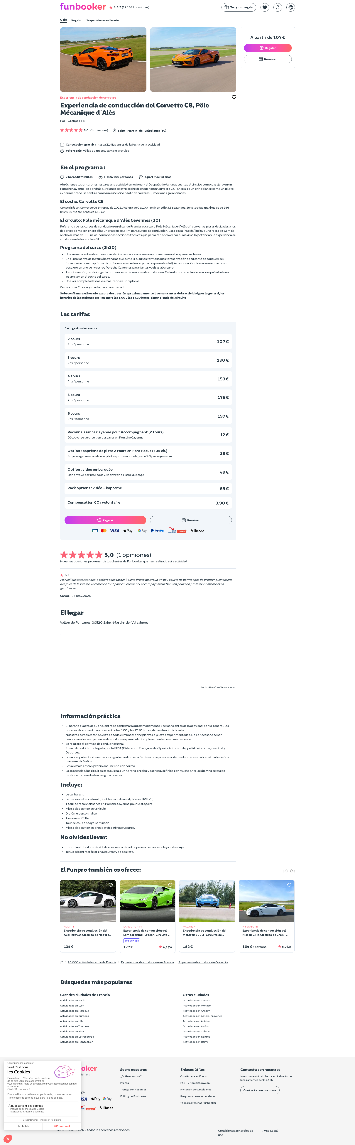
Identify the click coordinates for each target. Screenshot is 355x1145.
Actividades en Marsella (74, 1010)
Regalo (76, 20)
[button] (265, 7)
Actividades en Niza (72, 1031)
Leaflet (204, 687)
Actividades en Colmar (196, 1031)
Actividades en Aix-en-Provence (202, 1015)
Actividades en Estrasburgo (77, 1036)
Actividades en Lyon (72, 1005)
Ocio (63, 19)
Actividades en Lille (71, 1021)
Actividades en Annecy (196, 1010)
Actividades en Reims (196, 1041)
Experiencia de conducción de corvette (88, 97)
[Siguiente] (292, 871)
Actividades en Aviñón (196, 1026)
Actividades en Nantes (196, 1036)
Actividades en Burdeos (74, 1015)
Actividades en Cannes (196, 1000)
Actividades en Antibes (196, 1021)
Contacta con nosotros (260, 1090)
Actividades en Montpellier (76, 1041)
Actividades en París (72, 1000)
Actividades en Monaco (197, 1005)
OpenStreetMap (217, 687)
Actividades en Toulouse (74, 1026)
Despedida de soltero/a (102, 20)
